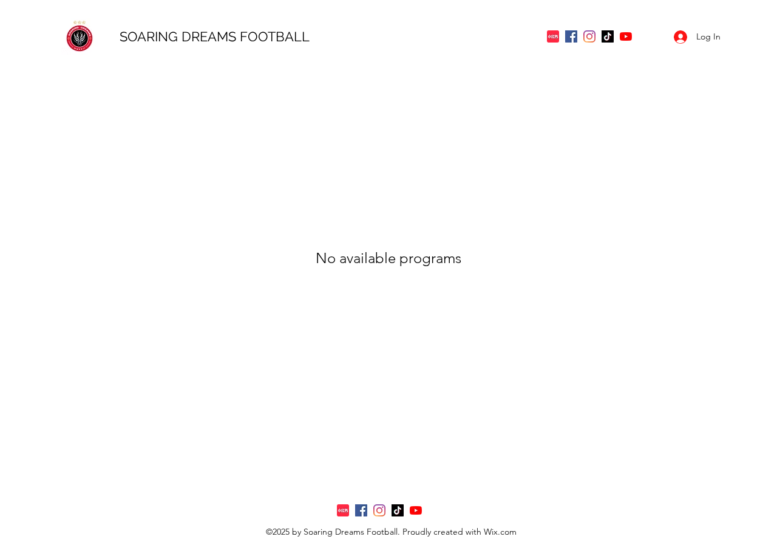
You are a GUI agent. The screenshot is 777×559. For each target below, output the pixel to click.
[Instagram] (589, 36)
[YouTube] (626, 36)
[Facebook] (571, 36)
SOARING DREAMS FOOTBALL (216, 36)
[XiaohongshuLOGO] (553, 36)
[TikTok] (608, 36)
